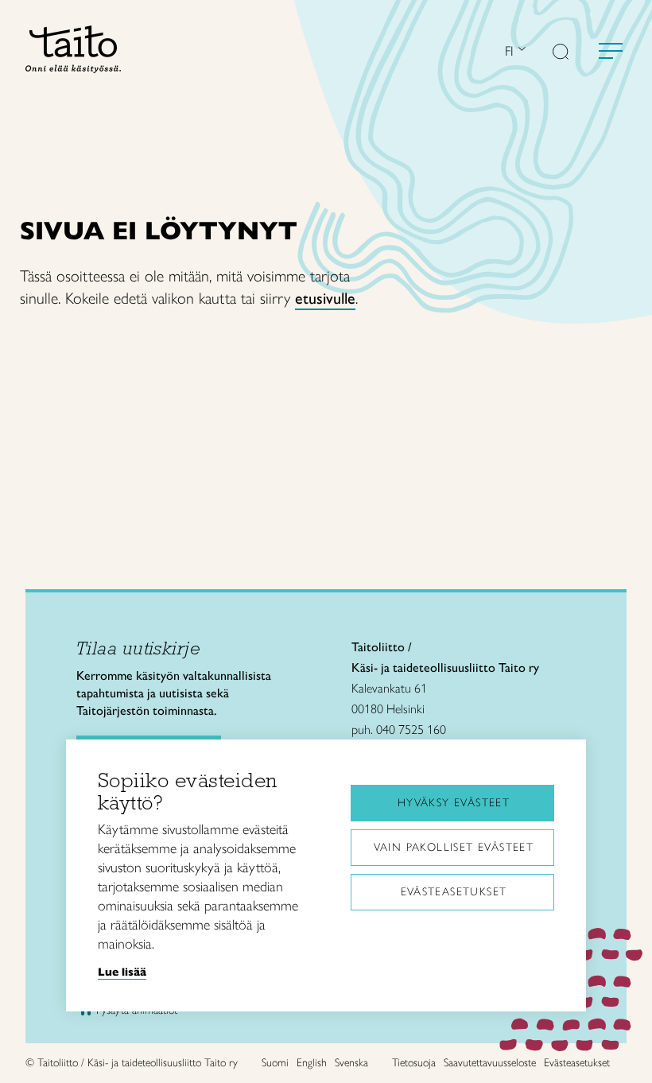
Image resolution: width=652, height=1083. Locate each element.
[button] (561, 53)
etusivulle (325, 298)
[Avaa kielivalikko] (520, 50)
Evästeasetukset (454, 892)
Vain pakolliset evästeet (454, 847)
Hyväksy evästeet (454, 802)
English (312, 1062)
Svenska (351, 1062)
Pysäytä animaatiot (136, 1010)
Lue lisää (122, 972)
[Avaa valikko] (611, 51)
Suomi (275, 1062)
